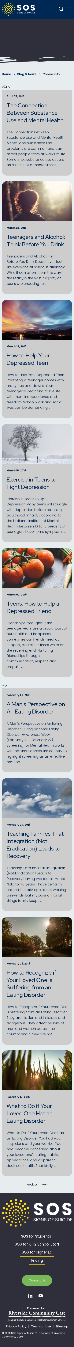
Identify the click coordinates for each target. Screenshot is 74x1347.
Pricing (37, 1260)
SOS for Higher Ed (37, 1252)
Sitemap (62, 1326)
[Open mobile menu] (69, 9)
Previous (33, 1184)
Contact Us (37, 1280)
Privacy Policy (16, 1326)
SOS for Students (36, 1236)
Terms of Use (41, 1326)
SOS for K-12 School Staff (37, 1244)
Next (45, 1184)
